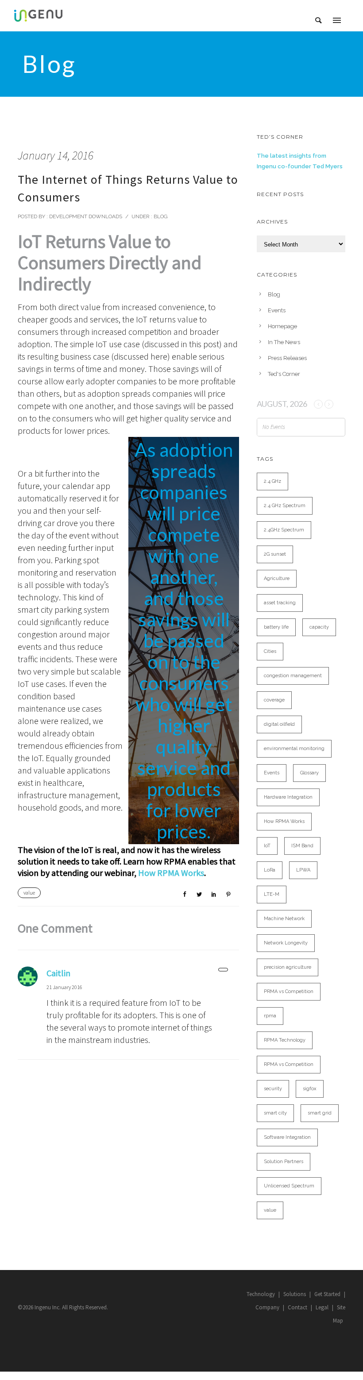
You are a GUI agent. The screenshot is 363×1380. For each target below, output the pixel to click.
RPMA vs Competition (288, 1064)
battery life (276, 627)
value (29, 892)
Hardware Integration (288, 797)
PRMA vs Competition (288, 991)
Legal (322, 1307)
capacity (319, 627)
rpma (270, 1016)
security (273, 1089)
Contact (297, 1307)
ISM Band (302, 846)
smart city (275, 1113)
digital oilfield (279, 724)
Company (267, 1307)
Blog (160, 216)
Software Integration (287, 1137)
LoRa (269, 870)
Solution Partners (283, 1161)
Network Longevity (286, 943)
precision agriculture (287, 967)
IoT (267, 846)
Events (277, 310)
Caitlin (58, 972)
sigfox (310, 1089)
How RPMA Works (171, 872)
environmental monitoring (294, 748)
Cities (270, 651)
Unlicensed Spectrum (289, 1186)
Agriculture (277, 578)
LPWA (303, 870)
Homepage (282, 326)
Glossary (309, 773)
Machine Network (284, 918)
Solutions (294, 1294)
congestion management (293, 676)
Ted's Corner (284, 374)
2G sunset (275, 554)
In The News (284, 342)
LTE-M (271, 894)
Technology (261, 1294)
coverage (274, 700)
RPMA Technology (284, 1040)
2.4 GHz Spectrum (284, 505)
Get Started (327, 1294)
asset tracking (280, 603)
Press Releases (287, 358)
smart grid (320, 1113)
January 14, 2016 (55, 155)
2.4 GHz (272, 481)
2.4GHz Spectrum (284, 530)
